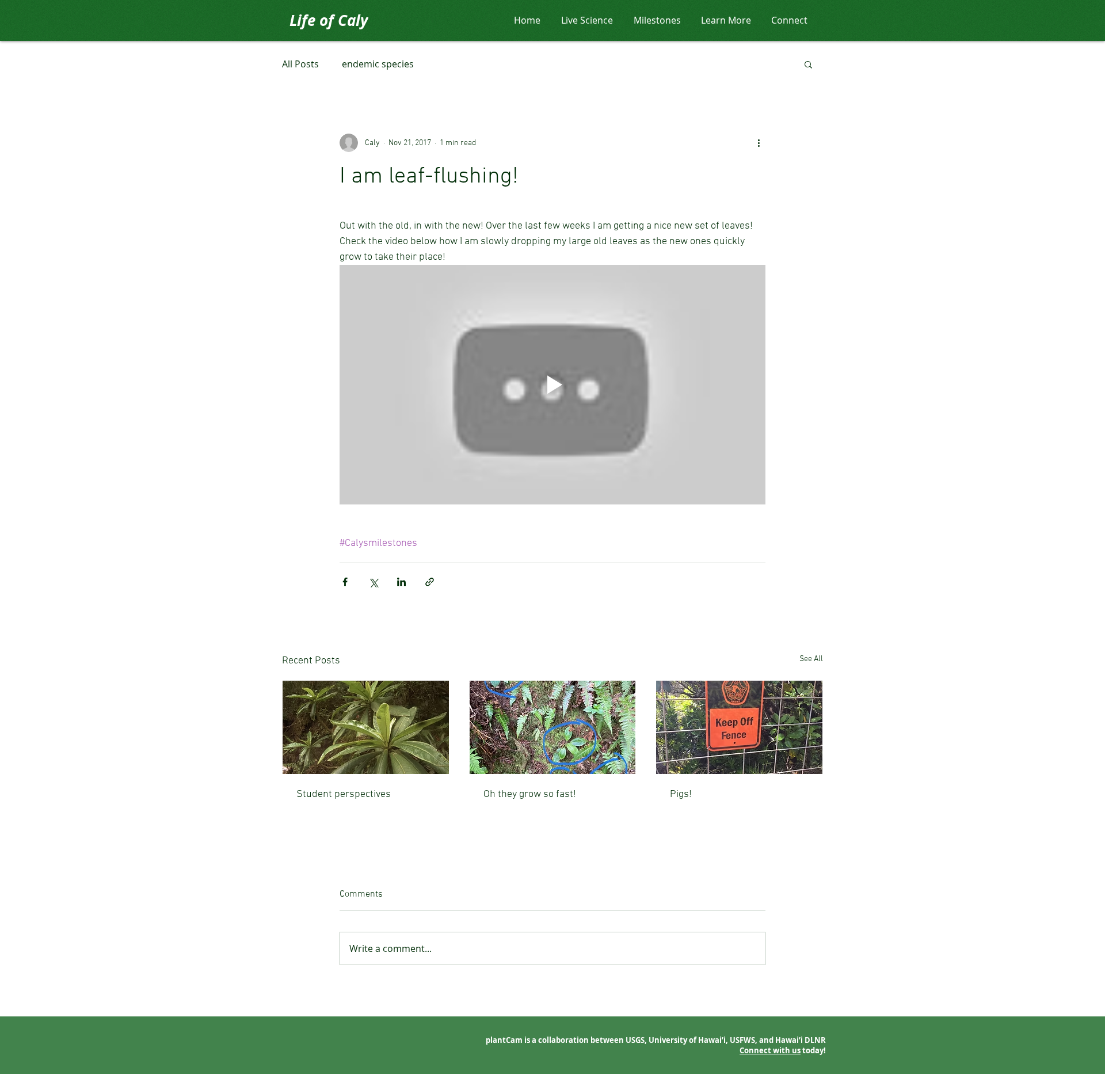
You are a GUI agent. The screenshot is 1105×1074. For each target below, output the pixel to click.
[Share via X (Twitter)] (373, 581)
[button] (808, 64)
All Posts (300, 64)
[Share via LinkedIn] (401, 581)
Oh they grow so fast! (529, 794)
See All (811, 659)
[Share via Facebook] (345, 581)
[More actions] (758, 143)
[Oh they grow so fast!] (553, 727)
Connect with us (770, 1050)
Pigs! (681, 794)
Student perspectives (343, 794)
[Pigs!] (739, 727)
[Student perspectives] (366, 727)
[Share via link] (429, 581)
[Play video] (552, 384)
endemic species (378, 64)
